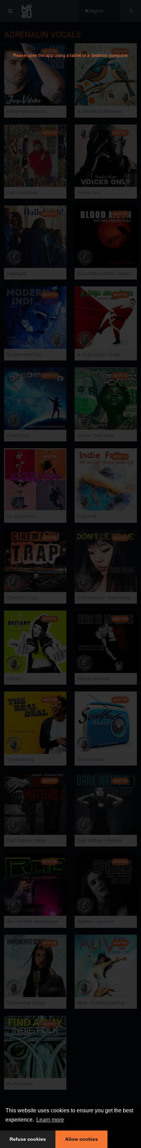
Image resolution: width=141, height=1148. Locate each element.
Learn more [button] (50, 1120)
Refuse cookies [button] (28, 1139)
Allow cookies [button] (81, 1139)
